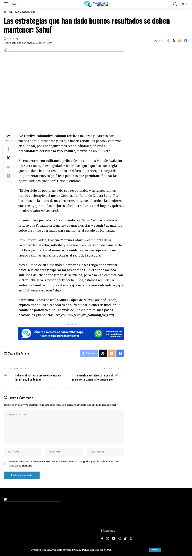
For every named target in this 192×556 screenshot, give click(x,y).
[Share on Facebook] (168, 41)
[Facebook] (102, 538)
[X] (108, 538)
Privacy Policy (80, 549)
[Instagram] (120, 538)
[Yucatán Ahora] (96, 4)
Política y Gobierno (21, 12)
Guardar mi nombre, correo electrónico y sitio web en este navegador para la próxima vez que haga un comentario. (63, 463)
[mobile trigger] (7, 3)
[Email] (179, 41)
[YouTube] (114, 538)
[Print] (185, 41)
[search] (175, 4)
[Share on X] (174, 41)
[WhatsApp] (131, 538)
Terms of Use (103, 549)
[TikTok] (125, 538)
